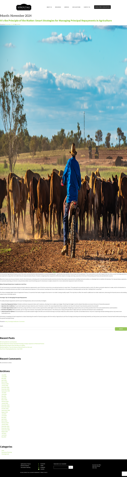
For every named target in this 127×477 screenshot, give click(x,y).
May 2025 (4, 396)
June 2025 (4, 394)
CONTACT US (87, 7)
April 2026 (4, 380)
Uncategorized (12, 321)
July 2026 (4, 375)
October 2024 (5, 408)
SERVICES (66, 7)
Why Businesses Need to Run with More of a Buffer (12, 345)
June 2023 (4, 435)
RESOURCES (58, 7)
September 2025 (6, 391)
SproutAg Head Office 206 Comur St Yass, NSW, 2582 (96, 466)
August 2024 (5, 412)
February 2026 (5, 384)
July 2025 (4, 392)
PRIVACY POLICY (43, 472)
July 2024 (4, 414)
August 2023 (5, 431)
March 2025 (4, 399)
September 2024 (6, 410)
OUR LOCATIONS (76, 7)
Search (1, 326)
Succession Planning (7, 452)
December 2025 (5, 387)
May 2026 (4, 378)
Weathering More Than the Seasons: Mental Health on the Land (16, 347)
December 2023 (5, 426)
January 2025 (5, 403)
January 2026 (5, 385)
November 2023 (5, 428)
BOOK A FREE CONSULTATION (102, 7)
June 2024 (4, 415)
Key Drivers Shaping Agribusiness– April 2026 (11, 349)
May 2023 (4, 437)
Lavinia (18, 24)
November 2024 (5, 407)
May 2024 (4, 417)
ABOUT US (49, 7)
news (6, 321)
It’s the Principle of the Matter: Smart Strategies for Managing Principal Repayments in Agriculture (56, 20)
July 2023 (4, 433)
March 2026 (4, 382)
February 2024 (5, 422)
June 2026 (4, 376)
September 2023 (6, 430)
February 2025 (5, 401)
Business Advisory (25, 465)
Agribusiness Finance (26, 464)
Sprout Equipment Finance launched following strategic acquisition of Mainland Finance (22, 343)
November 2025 (5, 389)
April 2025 (4, 398)
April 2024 (4, 419)
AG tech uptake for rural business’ (8, 342)
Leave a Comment (20, 321)
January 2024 (5, 424)
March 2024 (4, 421)
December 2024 (5, 405)
